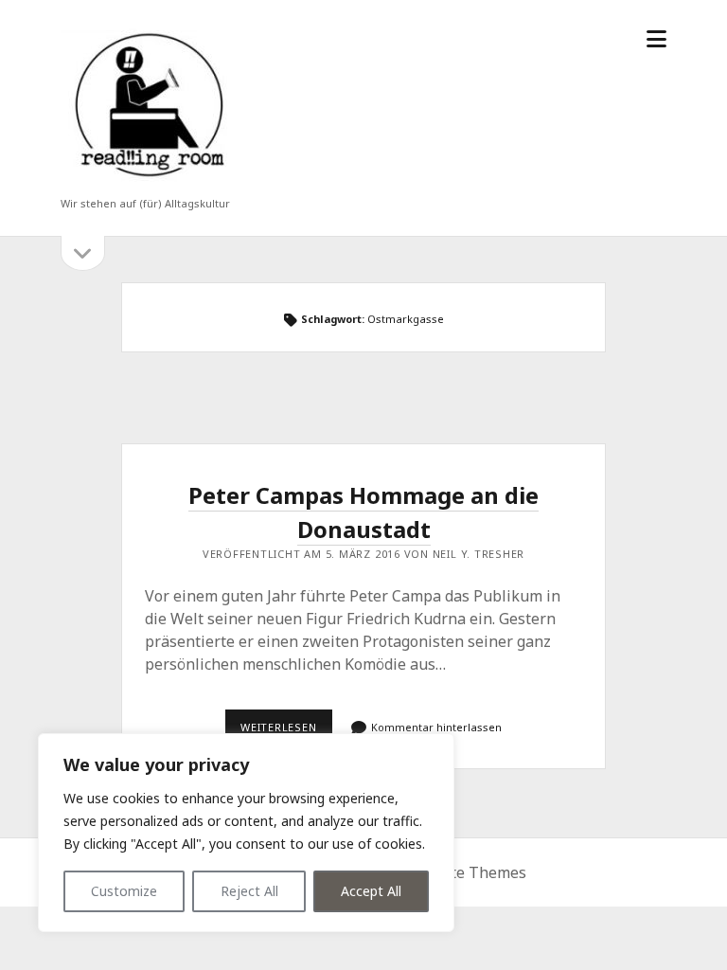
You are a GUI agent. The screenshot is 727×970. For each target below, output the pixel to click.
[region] (246, 832)
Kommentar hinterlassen (436, 727)
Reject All (249, 891)
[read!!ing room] (146, 178)
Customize (124, 891)
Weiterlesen (286, 732)
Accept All (371, 891)
